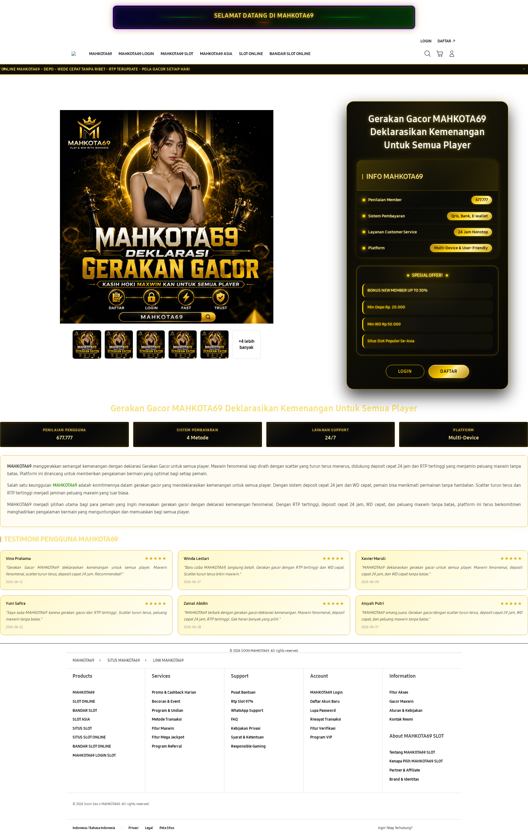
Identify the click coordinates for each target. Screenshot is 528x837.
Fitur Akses (398, 692)
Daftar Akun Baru (325, 701)
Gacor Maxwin (401, 701)
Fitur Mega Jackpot (168, 737)
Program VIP (321, 737)
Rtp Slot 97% (242, 701)
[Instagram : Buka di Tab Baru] (441, 828)
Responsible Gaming (248, 746)
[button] (440, 53)
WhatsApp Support (247, 710)
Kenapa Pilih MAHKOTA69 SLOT (416, 761)
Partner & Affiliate (404, 770)
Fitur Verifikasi (323, 728)
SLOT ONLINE (84, 701)
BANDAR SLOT (85, 710)
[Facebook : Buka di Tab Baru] (420, 828)
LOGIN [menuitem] (425, 41)
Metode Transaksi (167, 719)
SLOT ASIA (81, 719)
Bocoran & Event (166, 701)
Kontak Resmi (401, 719)
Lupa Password (323, 710)
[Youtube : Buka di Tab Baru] (452, 828)
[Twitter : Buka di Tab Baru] (430, 828)
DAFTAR (448, 371)
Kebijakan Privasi (245, 728)
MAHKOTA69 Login (326, 692)
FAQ (234, 719)
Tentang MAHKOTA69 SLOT (412, 752)
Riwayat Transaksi (325, 719)
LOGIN (405, 371)
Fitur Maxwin (163, 728)
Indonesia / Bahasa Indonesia (94, 828)
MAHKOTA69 (84, 692)
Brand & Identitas (404, 779)
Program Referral (167, 746)
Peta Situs (167, 828)
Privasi (133, 828)
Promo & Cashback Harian (174, 692)
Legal (149, 828)
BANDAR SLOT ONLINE (92, 746)
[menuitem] (100, 54)
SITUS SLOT (82, 728)
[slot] (73, 54)
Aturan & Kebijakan (405, 710)
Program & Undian (167, 710)
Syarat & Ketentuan (247, 737)
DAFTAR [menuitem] (444, 41)
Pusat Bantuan (243, 692)
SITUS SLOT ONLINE (89, 737)
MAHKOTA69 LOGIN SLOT (94, 755)
